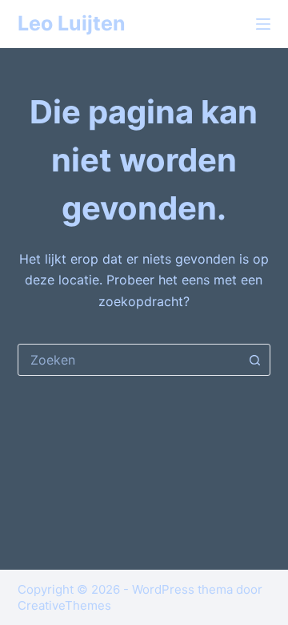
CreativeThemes (64, 605)
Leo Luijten (72, 23)
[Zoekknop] (254, 360)
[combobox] (129, 360)
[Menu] (263, 24)
